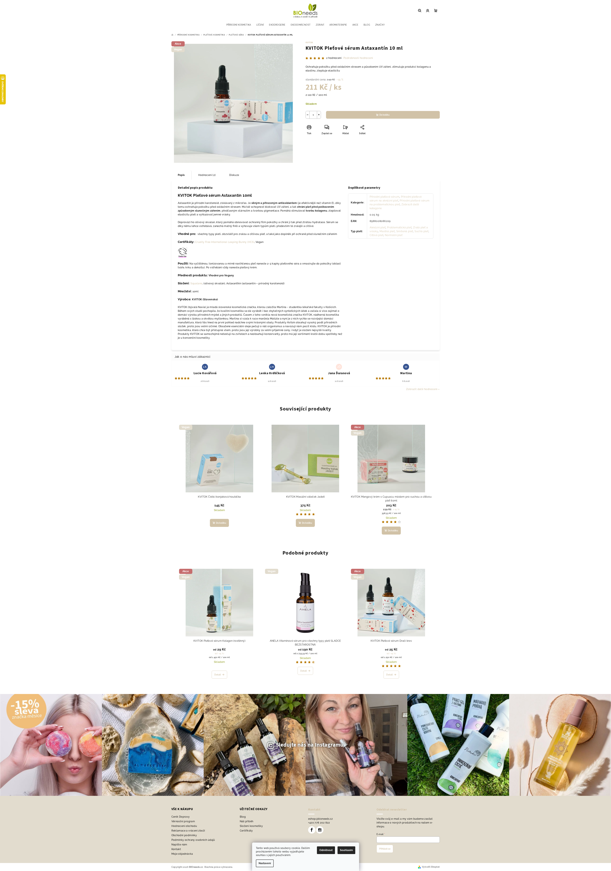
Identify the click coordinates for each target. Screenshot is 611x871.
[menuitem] (239, 24)
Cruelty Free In (224, 242)
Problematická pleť (399, 227)
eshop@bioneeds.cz (320, 818)
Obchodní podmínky (184, 835)
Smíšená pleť (404, 231)
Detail (217, 674)
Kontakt (176, 849)
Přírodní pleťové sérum (385, 196)
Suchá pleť (421, 231)
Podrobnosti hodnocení (358, 57)
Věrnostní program (183, 821)
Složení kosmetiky (251, 826)
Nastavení (265, 863)
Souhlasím (346, 850)
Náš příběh (246, 821)
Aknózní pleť (378, 227)
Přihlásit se (384, 848)
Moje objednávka (182, 853)
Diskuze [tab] (234, 175)
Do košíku (384, 115)
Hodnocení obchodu (184, 826)
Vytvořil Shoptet (431, 867)
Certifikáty (246, 830)
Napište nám (179, 844)
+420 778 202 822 (319, 822)
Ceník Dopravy (180, 816)
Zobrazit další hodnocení (421, 389)
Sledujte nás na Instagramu (310, 745)
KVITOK (309, 42)
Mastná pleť (387, 231)
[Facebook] (311, 830)
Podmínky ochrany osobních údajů (193, 839)
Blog (243, 816)
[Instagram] (319, 830)
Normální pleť (393, 235)
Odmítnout (326, 850)
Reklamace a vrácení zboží (188, 830)
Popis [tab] (181, 175)
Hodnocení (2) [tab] (207, 175)
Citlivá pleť (376, 235)
